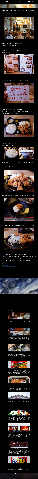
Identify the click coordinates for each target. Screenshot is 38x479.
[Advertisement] (19, 285)
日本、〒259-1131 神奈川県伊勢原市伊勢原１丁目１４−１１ (12, 266)
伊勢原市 (3, 265)
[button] (2, 15)
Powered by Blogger (19, 473)
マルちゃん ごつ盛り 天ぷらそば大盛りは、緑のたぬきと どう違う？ (18, 415)
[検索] (36, 2)
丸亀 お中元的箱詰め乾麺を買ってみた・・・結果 (15, 335)
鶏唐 (6, 265)
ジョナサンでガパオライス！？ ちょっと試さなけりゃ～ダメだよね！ (18, 399)
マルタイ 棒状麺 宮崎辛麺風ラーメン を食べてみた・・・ (17, 368)
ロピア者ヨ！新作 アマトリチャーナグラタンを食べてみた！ (17, 384)
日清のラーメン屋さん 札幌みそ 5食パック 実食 (15, 448)
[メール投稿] (2, 264)
